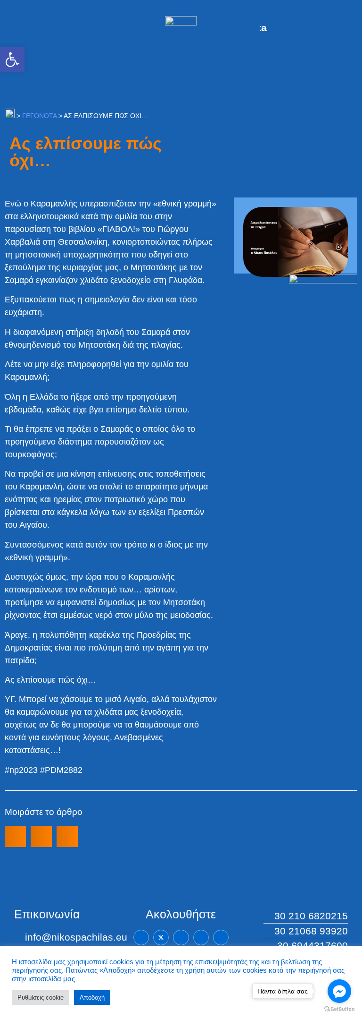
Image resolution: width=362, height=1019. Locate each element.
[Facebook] (141, 937)
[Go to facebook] (339, 991)
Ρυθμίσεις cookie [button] (40, 997)
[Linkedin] (181, 937)
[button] (12, 59)
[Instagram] (201, 937)
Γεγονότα (39, 116)
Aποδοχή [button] (92, 997)
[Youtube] (221, 937)
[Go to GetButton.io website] (339, 1009)
